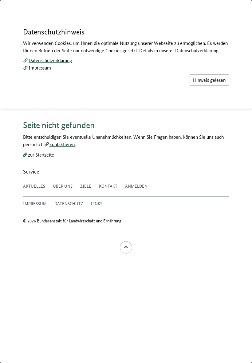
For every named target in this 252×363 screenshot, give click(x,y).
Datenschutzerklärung (50, 60)
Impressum (40, 67)
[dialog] (126, 181)
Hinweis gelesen (209, 80)
